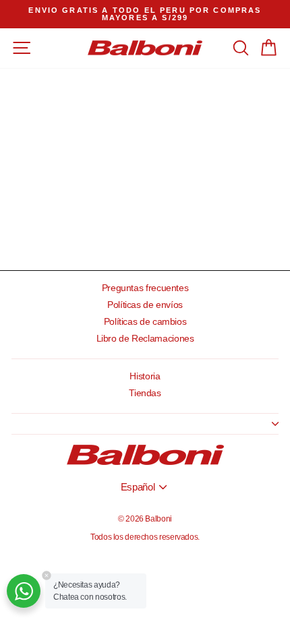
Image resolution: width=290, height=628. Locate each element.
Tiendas (145, 393)
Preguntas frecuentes (145, 288)
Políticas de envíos (145, 305)
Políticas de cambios (145, 322)
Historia (144, 376)
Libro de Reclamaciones (145, 339)
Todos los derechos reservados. (145, 537)
